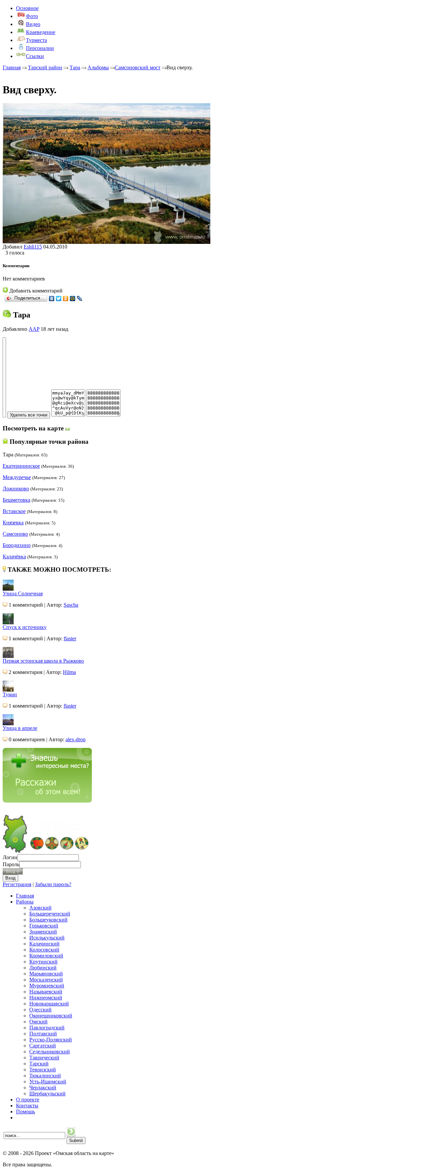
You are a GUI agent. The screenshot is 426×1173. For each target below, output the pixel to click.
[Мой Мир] (72, 298)
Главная (12, 67)
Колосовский (44, 949)
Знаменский (43, 931)
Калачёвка (14, 556)
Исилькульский (47, 937)
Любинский (43, 967)
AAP (34, 329)
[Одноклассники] (65, 298)
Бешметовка (16, 500)
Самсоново (15, 534)
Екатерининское (21, 466)
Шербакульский (47, 1093)
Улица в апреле (20, 728)
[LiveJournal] (79, 298)
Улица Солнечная (23, 593)
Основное (27, 8)
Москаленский (46, 979)
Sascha (71, 605)
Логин (10, 857)
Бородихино (17, 545)
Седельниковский (49, 1051)
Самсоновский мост (137, 67)
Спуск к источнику (25, 627)
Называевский (45, 991)
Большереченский (49, 913)
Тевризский (42, 1069)
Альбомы (98, 67)
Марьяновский (46, 973)
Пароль (11, 864)
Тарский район (45, 67)
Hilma (69, 672)
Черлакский (42, 1087)
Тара (75, 67)
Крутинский (43, 961)
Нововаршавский (49, 1003)
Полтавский (43, 1033)
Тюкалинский (45, 1075)
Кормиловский (46, 955)
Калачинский (44, 943)
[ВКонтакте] (51, 298)
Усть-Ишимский (47, 1081)
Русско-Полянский (50, 1039)
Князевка (13, 522)
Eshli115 (33, 247)
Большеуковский (48, 919)
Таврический (44, 1057)
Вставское (14, 511)
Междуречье (17, 477)
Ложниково (16, 488)
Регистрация (17, 884)
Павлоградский (47, 1027)
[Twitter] (58, 298)
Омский (38, 1021)
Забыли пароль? (53, 884)
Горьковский (43, 925)
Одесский (40, 1009)
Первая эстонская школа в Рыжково (43, 661)
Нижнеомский (45, 997)
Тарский (39, 1063)
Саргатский (42, 1045)
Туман (10, 694)
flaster (70, 638)
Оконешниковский (50, 1015)
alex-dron (76, 739)
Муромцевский (46, 985)
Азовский (40, 907)
